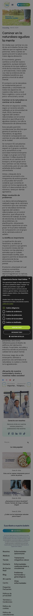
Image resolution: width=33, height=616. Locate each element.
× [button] (29, 278)
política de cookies (8, 304)
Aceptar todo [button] (17, 327)
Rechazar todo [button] (17, 332)
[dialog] (16, 308)
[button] (16, 336)
